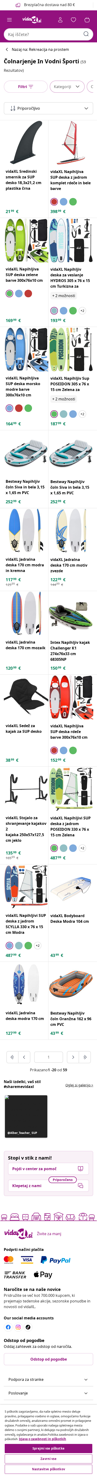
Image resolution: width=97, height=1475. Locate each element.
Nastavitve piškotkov (48, 1469)
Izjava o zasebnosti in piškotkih (42, 1439)
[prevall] (13, 1057)
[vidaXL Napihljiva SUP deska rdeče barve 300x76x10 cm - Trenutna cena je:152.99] (70, 697)
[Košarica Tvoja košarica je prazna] (87, 20)
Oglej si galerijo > (79, 1085)
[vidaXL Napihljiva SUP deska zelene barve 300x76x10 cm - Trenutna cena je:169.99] (26, 240)
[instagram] (18, 1327)
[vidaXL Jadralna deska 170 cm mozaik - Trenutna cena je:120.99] (26, 613)
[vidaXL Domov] (32, 19)
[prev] (24, 1057)
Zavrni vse (48, 1459)
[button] (45, 5)
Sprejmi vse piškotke (48, 1448)
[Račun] (60, 20)
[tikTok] (28, 1327)
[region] (48, 1440)
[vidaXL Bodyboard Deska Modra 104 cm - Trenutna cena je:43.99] (70, 886)
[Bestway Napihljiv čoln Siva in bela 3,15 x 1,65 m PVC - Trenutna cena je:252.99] (26, 452)
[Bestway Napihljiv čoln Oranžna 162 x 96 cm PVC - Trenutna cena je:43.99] (70, 984)
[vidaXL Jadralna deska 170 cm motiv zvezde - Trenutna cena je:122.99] (70, 530)
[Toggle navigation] (9, 19)
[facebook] (8, 1327)
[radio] (54, 202)
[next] (73, 1057)
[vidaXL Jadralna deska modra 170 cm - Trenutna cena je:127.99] (26, 984)
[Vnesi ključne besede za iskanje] (86, 34)
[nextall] (84, 1057)
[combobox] (48, 34)
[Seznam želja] (73, 20)
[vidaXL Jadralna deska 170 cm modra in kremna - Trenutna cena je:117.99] (26, 530)
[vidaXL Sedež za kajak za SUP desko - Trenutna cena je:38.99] (26, 697)
